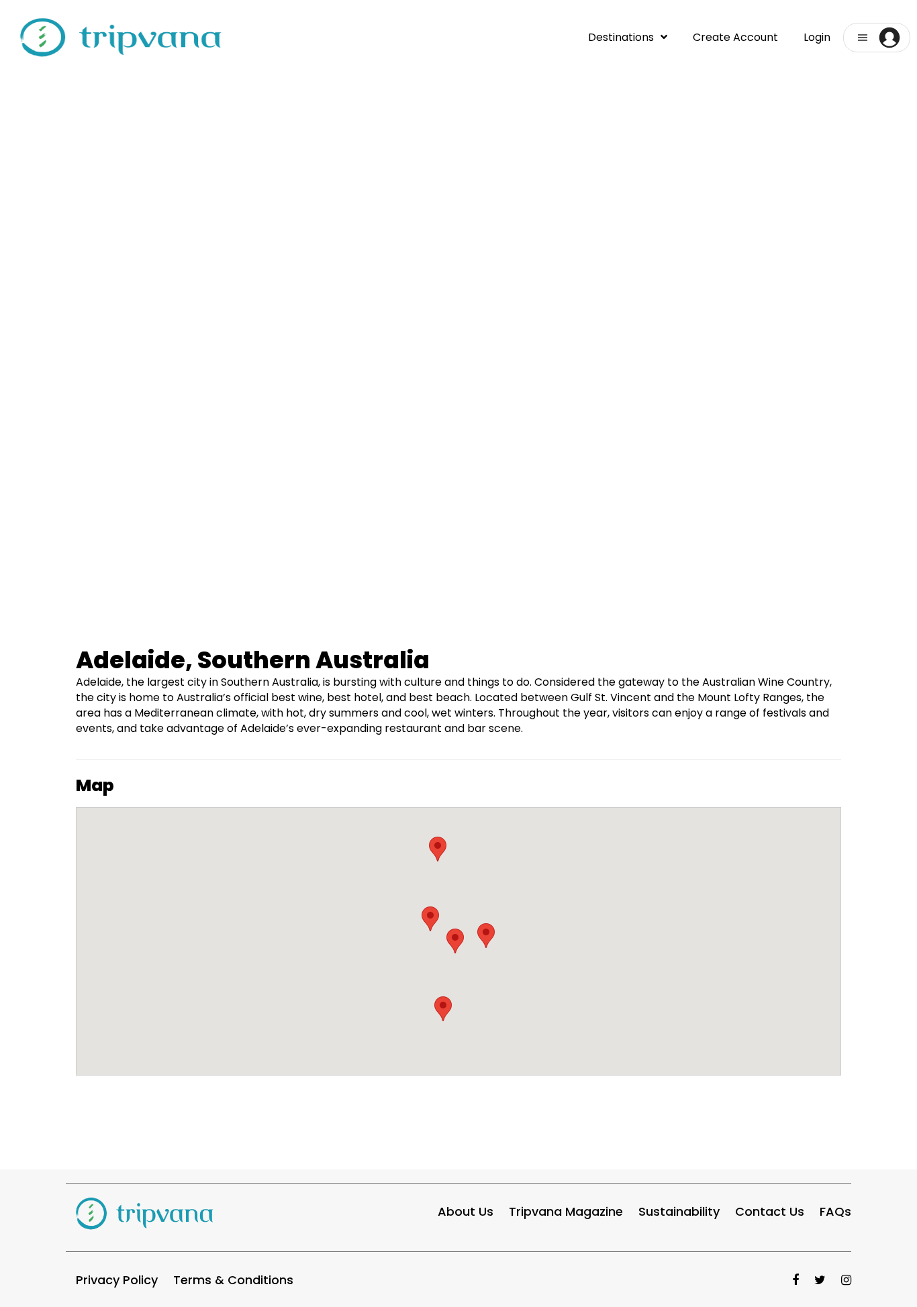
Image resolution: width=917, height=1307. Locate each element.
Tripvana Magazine (566, 1211)
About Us (465, 1211)
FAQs (835, 1211)
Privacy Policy (117, 1279)
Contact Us (769, 1211)
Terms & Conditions (233, 1279)
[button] (876, 37)
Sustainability (679, 1211)
